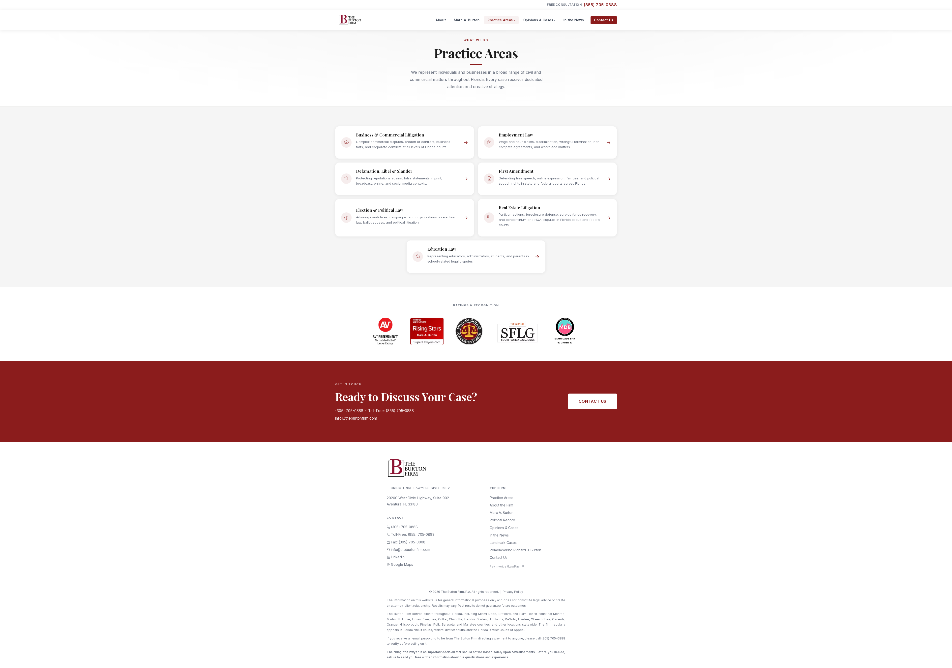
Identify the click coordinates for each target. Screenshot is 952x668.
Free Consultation (582, 4)
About (441, 20)
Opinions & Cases (538, 20)
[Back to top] (940, 659)
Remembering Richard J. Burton (515, 550)
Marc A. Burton (467, 20)
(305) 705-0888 (349, 410)
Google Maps (401, 564)
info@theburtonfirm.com (356, 418)
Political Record (502, 520)
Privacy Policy (513, 592)
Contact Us (603, 20)
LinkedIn (397, 557)
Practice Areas (500, 20)
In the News (574, 20)
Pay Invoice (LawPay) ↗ (507, 566)
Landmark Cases (503, 542)
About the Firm (501, 505)
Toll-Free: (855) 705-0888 (391, 410)
